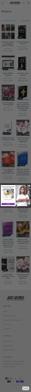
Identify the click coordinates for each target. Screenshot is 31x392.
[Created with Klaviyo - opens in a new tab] (15, 206)
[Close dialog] (29, 186)
